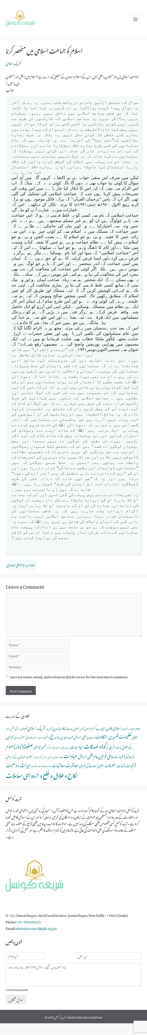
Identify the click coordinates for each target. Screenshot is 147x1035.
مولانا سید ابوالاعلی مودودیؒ (21, 564)
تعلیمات (125, 735)
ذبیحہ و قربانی (115, 746)
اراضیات (125, 728)
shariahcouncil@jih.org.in (36, 928)
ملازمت (48, 765)
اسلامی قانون (113, 727)
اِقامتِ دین (58, 728)
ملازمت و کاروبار (38, 765)
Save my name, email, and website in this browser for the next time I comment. (69, 676)
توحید (93, 737)
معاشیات (58, 764)
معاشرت (72, 764)
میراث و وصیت (18, 764)
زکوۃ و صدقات (96, 745)
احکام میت (135, 728)
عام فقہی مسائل (88, 755)
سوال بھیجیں (16, 999)
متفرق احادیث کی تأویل (91, 765)
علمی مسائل (46, 756)
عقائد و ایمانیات (57, 756)
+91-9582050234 (29, 921)
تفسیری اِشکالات (107, 736)
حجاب (56, 737)
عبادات (71, 755)
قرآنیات (131, 764)
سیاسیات (76, 746)
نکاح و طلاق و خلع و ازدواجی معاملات (41, 774)
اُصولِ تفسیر (84, 728)
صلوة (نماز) (23, 745)
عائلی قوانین (106, 755)
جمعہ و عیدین (66, 736)
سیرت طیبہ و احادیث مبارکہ (58, 747)
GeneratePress (92, 1016)
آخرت (49, 728)
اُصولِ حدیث (72, 728)
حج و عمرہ (48, 736)
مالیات (121, 764)
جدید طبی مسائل (82, 736)
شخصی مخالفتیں (40, 747)
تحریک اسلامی (13, 63)
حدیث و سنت (37, 737)
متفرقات (110, 764)
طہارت (118, 756)
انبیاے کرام (97, 728)
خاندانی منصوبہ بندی (23, 736)
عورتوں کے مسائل (15, 756)
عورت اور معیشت (34, 756)
